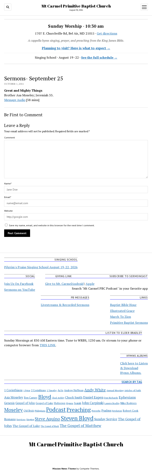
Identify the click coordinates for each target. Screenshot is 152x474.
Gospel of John (25, 403)
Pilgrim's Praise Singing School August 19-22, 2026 (41, 267)
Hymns (69, 403)
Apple (90, 284)
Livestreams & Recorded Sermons (65, 305)
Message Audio (14, 100)
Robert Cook (130, 410)
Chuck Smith (73, 397)
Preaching (78, 409)
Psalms (106, 410)
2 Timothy (52, 390)
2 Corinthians (38, 390)
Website (8, 210)
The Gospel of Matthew (80, 425)
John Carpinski (93, 403)
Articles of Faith (132, 390)
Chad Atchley (58, 397)
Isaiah (77, 403)
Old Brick (29, 410)
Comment (9, 137)
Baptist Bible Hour (123, 305)
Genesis (9, 403)
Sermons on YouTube (19, 289)
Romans (10, 419)
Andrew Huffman (74, 390)
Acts (60, 390)
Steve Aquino (47, 418)
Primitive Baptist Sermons (129, 322)
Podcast (56, 409)
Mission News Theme (64, 468)
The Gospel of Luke (26, 426)
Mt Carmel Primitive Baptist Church (76, 6)
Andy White (95, 389)
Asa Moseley (13, 397)
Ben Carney (30, 397)
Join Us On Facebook (18, 284)
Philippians (40, 410)
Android (78, 284)
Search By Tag (132, 382)
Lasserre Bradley (112, 403)
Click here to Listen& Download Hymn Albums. (134, 368)
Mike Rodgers (128, 403)
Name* (7, 183)
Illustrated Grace (122, 311)
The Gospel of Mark (50, 426)
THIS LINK (47, 345)
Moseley (13, 409)
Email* (7, 197)
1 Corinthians (13, 390)
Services (21, 419)
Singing (30, 419)
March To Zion (120, 316)
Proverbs (96, 410)
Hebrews (59, 403)
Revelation (117, 410)
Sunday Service (105, 419)
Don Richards (111, 397)
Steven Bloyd (77, 418)
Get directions (107, 33)
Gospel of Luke (44, 403)
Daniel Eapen (93, 397)
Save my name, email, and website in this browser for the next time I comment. (52, 225)
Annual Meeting (115, 390)
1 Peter (26, 390)
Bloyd (44, 396)
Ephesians (127, 397)
